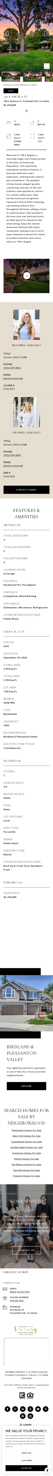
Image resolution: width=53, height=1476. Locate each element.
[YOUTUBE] (38, 1409)
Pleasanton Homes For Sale (26, 1130)
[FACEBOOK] (7, 1409)
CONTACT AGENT (26, 489)
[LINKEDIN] (23, 1409)
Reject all (26, 1453)
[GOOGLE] (23, 1416)
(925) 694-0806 (12, 455)
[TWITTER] (45, 1409)
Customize (26, 1460)
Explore (26, 1086)
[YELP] (30, 1409)
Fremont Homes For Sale (26, 1175)
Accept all (26, 1468)
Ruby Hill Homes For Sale (27, 1135)
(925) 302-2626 (16, 1300)
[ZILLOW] (30, 1416)
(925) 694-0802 (12, 367)
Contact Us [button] (26, 1250)
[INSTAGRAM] (15, 1409)
